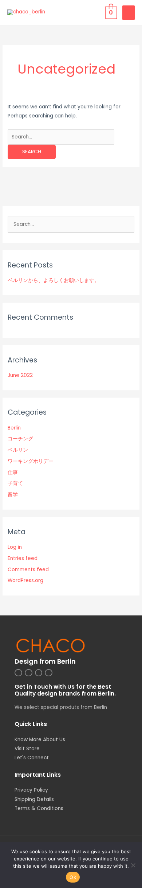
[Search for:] (61, 136)
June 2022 (20, 375)
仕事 (13, 472)
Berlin (14, 427)
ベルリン (18, 450)
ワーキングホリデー (31, 461)
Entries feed (23, 558)
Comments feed (28, 569)
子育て (15, 483)
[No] (133, 865)
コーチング (20, 438)
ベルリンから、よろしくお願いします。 (53, 280)
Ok (73, 877)
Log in (15, 547)
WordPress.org (25, 580)
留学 (13, 494)
